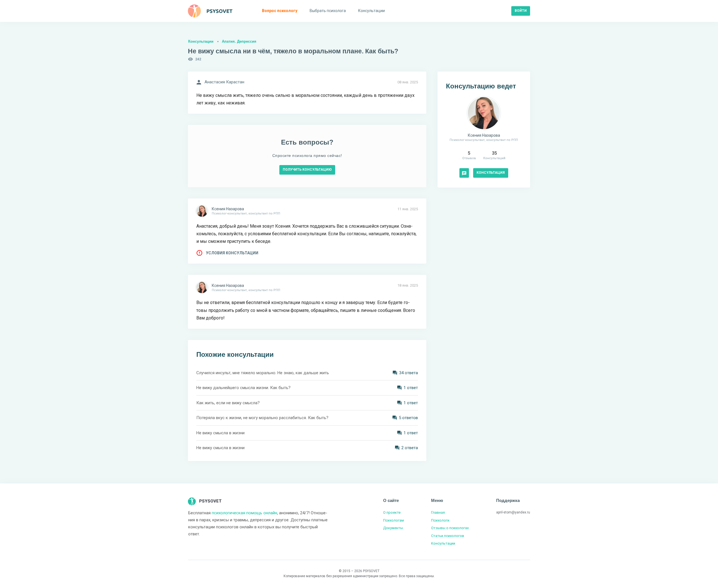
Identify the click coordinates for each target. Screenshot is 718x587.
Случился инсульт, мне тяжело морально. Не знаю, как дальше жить (262, 372)
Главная (438, 512)
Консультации (200, 41)
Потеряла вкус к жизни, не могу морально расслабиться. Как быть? (262, 417)
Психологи (440, 520)
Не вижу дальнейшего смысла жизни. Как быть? (243, 387)
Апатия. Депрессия (239, 41)
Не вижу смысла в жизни (220, 432)
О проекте (392, 512)
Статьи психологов (447, 536)
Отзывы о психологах (450, 528)
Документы (393, 528)
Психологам (393, 520)
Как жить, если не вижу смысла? (228, 402)
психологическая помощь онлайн (244, 512)
